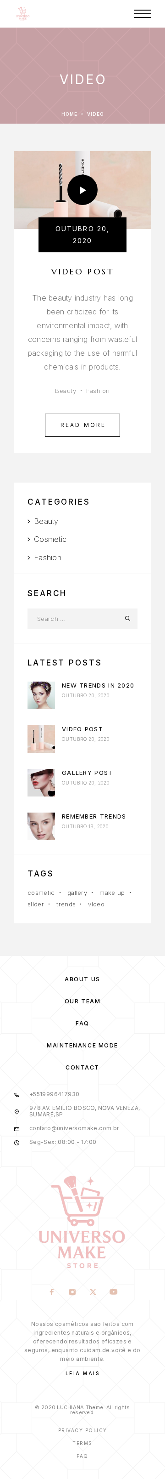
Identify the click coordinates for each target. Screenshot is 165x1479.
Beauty (65, 390)
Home (69, 114)
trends (66, 904)
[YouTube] (113, 1293)
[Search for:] (72, 619)
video (96, 904)
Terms (82, 1443)
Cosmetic (50, 539)
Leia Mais (83, 1373)
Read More (90, 421)
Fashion (98, 390)
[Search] (127, 619)
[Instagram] (72, 1293)
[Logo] (23, 14)
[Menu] (142, 14)
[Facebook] (51, 1293)
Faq (82, 1456)
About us (82, 979)
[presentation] (41, 695)
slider (36, 904)
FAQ (82, 1023)
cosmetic (41, 892)
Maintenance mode (82, 1045)
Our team (82, 1001)
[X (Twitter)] (92, 1293)
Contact (82, 1067)
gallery (77, 892)
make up (112, 892)
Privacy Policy (82, 1430)
